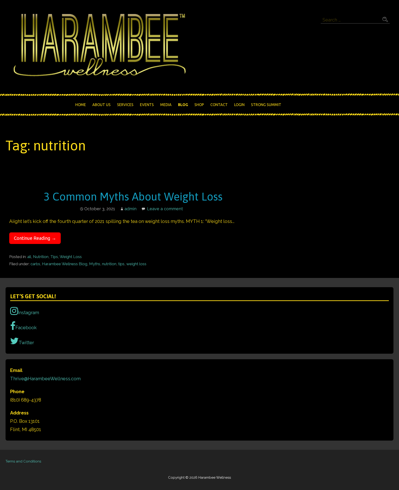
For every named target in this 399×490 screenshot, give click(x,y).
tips (121, 264)
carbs (35, 264)
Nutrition (40, 256)
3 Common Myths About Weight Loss (133, 196)
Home (80, 105)
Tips (54, 256)
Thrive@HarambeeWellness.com (45, 378)
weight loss (136, 264)
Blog (183, 105)
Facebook (26, 327)
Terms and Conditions (23, 461)
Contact (219, 105)
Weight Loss (71, 256)
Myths (94, 264)
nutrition (109, 264)
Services (125, 105)
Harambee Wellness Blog (64, 264)
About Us (101, 105)
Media (166, 105)
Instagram (28, 312)
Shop (199, 105)
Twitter (26, 342)
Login (239, 105)
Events (147, 105)
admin (130, 208)
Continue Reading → (35, 238)
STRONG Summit (266, 105)
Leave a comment (165, 208)
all (29, 256)
